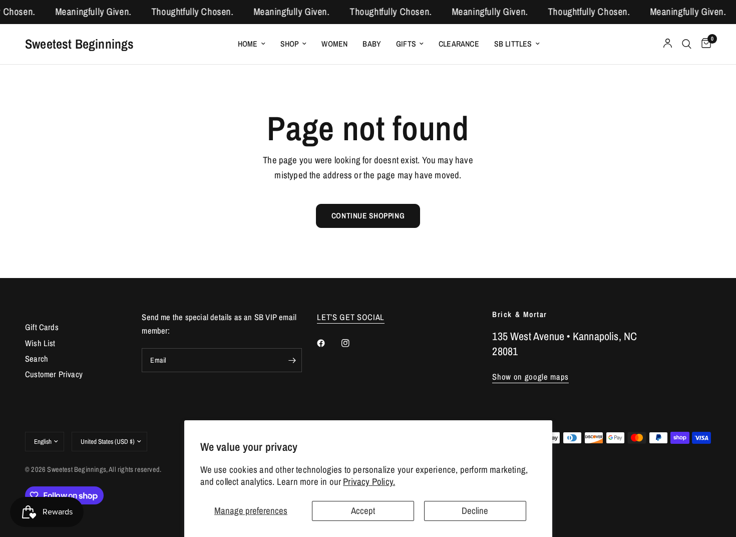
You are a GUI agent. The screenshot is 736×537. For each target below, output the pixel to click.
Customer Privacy (54, 374)
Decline (475, 510)
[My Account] (667, 44)
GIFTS (406, 44)
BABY (371, 44)
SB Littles (513, 44)
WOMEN (334, 44)
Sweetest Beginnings (79, 43)
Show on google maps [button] (530, 377)
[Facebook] (328, 343)
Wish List (40, 343)
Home (248, 44)
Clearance (459, 44)
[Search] (686, 44)
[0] (703, 44)
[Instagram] (352, 343)
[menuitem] (251, 44)
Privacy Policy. (369, 481)
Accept (363, 510)
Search (36, 358)
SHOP (289, 44)
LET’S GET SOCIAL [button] (351, 317)
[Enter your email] (292, 360)
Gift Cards (42, 327)
